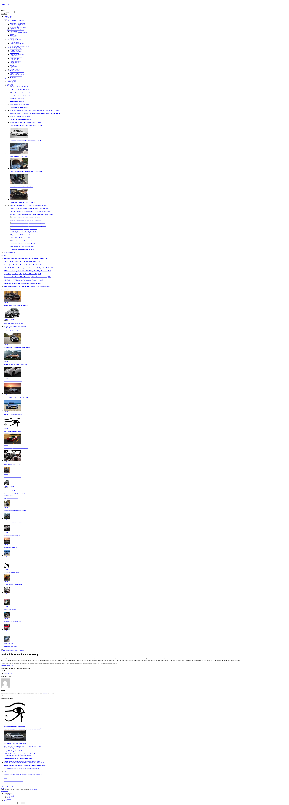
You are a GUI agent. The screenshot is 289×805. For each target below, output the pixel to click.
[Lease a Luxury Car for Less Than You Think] (12, 318)
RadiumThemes (33, 789)
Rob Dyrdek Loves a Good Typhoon (19, 156)
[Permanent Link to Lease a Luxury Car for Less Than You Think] (7, 485)
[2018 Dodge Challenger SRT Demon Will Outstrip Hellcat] (12, 443)
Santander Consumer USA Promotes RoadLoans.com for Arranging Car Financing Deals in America (35, 113)
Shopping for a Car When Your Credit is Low (13, 330)
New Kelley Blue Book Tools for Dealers (20, 89)
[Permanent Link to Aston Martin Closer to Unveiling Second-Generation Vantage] (7, 506)
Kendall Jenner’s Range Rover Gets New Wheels (22, 202)
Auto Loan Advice (8, 327)
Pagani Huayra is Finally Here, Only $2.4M (13, 381)
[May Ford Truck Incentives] (17, 98)
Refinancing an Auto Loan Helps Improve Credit (22, 243)
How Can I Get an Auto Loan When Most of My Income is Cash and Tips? (29, 208)
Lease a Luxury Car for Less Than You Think (13, 323)
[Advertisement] (18, 7)
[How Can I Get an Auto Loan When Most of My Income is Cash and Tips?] (28, 205)
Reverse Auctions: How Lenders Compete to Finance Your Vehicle (26, 125)
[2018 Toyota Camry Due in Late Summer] (12, 427)
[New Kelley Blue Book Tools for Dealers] (20, 87)
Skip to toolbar (4, 791)
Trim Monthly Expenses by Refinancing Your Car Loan (24, 232)
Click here (45, 693)
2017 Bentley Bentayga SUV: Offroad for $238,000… (13, 522)
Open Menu (3, 13)
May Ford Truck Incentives (17, 101)
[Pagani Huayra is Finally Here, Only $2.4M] (12, 376)
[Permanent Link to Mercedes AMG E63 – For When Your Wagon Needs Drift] (7, 543)
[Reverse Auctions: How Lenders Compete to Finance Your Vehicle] (26, 122)
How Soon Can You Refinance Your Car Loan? (22, 249)
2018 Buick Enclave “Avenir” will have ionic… (12, 477)
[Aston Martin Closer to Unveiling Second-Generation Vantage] (12, 343)
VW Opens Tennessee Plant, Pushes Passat (20, 119)
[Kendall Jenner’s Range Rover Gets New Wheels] (19, 199)
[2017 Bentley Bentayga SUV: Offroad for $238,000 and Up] (12, 360)
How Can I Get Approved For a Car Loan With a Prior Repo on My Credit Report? (31, 214)
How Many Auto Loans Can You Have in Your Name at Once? (25, 220)
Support (8, 797)
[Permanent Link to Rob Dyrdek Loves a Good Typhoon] (7, 641)
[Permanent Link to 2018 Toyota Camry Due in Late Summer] (7, 567)
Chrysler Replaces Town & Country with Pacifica (13, 621)
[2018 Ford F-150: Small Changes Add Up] (12, 460)
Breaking (3, 255)
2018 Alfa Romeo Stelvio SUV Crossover (11, 633)
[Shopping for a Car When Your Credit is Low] (15, 326)
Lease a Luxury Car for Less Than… (10, 490)
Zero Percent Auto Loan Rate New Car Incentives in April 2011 (26, 140)
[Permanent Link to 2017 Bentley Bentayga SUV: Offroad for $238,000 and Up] (7, 518)
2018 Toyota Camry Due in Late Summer (12, 431)
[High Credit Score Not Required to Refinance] (21, 234)
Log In (5, 800)
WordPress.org (10, 795)
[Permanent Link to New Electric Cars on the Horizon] (7, 604)
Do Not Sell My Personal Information (10, 787)
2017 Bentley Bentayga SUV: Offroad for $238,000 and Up (16, 364)
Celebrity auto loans (8, 643)
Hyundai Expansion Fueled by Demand (20, 95)
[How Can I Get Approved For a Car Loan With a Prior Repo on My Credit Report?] (30, 211)
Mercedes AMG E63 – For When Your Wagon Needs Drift (16, 397)
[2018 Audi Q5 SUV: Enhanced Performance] (12, 410)
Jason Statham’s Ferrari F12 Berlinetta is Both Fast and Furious (26, 171)
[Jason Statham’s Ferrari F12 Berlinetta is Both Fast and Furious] (19, 168)
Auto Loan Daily (5, 4)
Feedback (9, 799)
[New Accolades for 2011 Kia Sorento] (19, 104)
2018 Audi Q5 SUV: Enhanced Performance (13, 414)
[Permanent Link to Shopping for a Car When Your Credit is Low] (15, 493)
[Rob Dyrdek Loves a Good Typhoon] (19, 153)
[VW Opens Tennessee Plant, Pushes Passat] (20, 116)
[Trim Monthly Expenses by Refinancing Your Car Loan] (23, 229)
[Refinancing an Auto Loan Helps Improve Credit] (22, 240)
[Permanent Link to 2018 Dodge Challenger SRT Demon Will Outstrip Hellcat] (7, 580)
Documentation (10, 796)
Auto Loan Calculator (9, 319)
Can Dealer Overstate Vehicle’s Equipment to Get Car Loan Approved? (28, 226)
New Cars (6, 302)
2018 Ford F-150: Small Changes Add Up (12, 464)
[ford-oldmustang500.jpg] (7, 665)
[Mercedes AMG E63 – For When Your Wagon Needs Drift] (12, 393)
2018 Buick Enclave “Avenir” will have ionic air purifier (16, 305)
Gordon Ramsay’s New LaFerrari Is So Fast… (21, 187)
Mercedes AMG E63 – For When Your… (11, 547)
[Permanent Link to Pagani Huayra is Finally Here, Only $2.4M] (7, 530)
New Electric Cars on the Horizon (10, 609)
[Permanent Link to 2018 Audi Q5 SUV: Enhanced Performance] (7, 555)
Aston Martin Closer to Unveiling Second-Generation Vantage (17, 347)
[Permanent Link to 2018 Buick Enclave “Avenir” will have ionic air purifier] (7, 472)
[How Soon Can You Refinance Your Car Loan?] (21, 246)
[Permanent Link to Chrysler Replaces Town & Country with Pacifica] (7, 617)
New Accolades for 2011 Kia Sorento (19, 107)
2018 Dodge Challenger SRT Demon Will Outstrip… (13, 584)
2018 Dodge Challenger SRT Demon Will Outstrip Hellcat (16, 448)
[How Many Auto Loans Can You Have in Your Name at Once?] (25, 217)
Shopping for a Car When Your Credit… (11, 498)
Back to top (3, 788)
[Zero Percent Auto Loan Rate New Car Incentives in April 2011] (19, 137)
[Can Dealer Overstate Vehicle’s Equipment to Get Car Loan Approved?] (27, 223)
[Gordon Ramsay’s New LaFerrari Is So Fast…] (19, 184)
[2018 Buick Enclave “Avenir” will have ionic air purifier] (12, 301)
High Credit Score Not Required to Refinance (21, 237)
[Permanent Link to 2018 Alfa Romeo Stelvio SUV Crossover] (7, 629)
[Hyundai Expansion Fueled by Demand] (20, 92)
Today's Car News (8, 673)
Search (2, 10)
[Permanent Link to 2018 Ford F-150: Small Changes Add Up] (7, 592)
